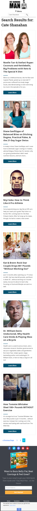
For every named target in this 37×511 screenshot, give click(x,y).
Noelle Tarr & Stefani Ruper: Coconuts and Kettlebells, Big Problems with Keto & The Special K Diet (18, 67)
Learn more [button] (12, 505)
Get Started (18, 492)
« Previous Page (8, 440)
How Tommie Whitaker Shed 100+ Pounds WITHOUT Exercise (18, 407)
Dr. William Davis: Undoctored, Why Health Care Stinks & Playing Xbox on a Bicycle (17, 335)
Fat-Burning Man (18, 4)
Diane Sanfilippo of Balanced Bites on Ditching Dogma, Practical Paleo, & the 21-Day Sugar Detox (17, 136)
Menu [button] (19, 11)
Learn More (12, 92)
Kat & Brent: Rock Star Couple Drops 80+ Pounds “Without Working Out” (16, 265)
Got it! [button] (19, 509)
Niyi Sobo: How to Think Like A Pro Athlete (16, 201)
